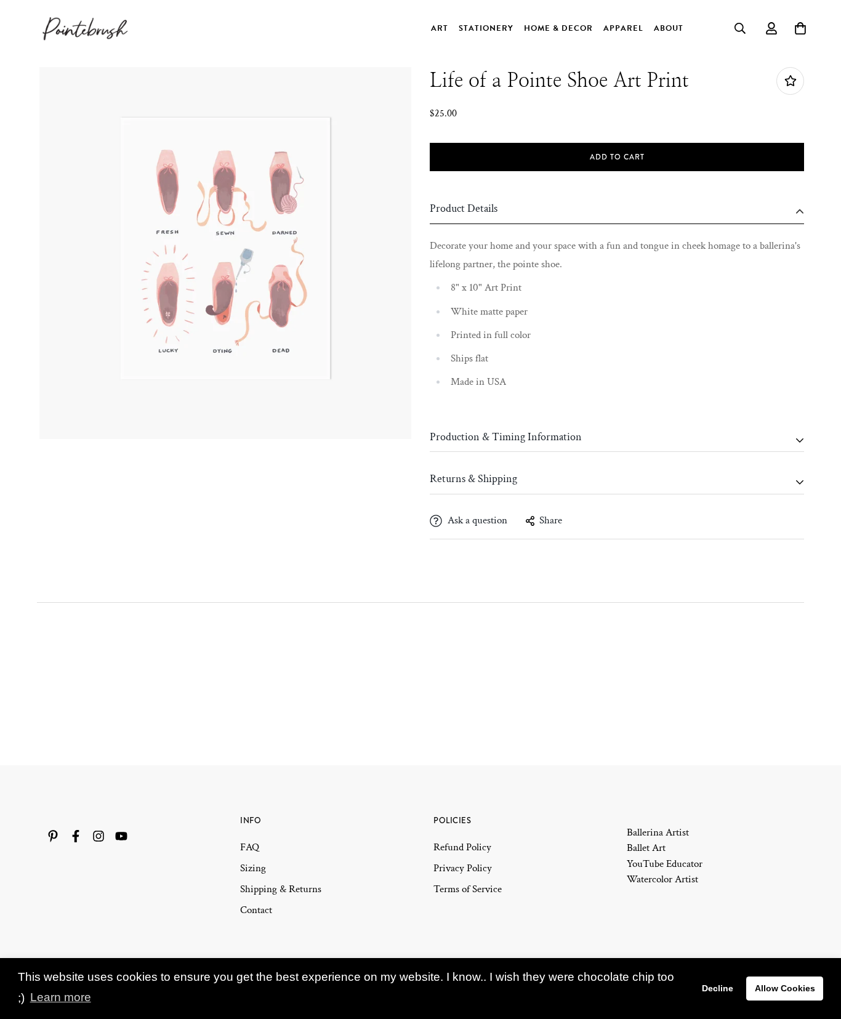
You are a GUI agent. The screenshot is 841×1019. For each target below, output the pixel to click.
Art (439, 28)
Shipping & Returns (280, 889)
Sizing (253, 868)
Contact (256, 910)
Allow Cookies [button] (785, 988)
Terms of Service (467, 889)
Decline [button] (717, 988)
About (668, 28)
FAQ (249, 847)
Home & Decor (558, 28)
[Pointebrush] (86, 28)
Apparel (623, 28)
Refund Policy (462, 847)
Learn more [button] (60, 997)
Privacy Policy (462, 868)
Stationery (486, 28)
